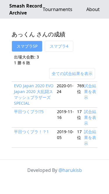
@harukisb (70, 170)
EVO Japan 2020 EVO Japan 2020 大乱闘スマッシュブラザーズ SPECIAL (33, 94)
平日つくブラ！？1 (31, 131)
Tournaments (57, 9)
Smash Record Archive (25, 9)
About (93, 9)
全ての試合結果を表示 (72, 73)
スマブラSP (27, 46)
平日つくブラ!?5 (29, 111)
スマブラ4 (59, 46)
